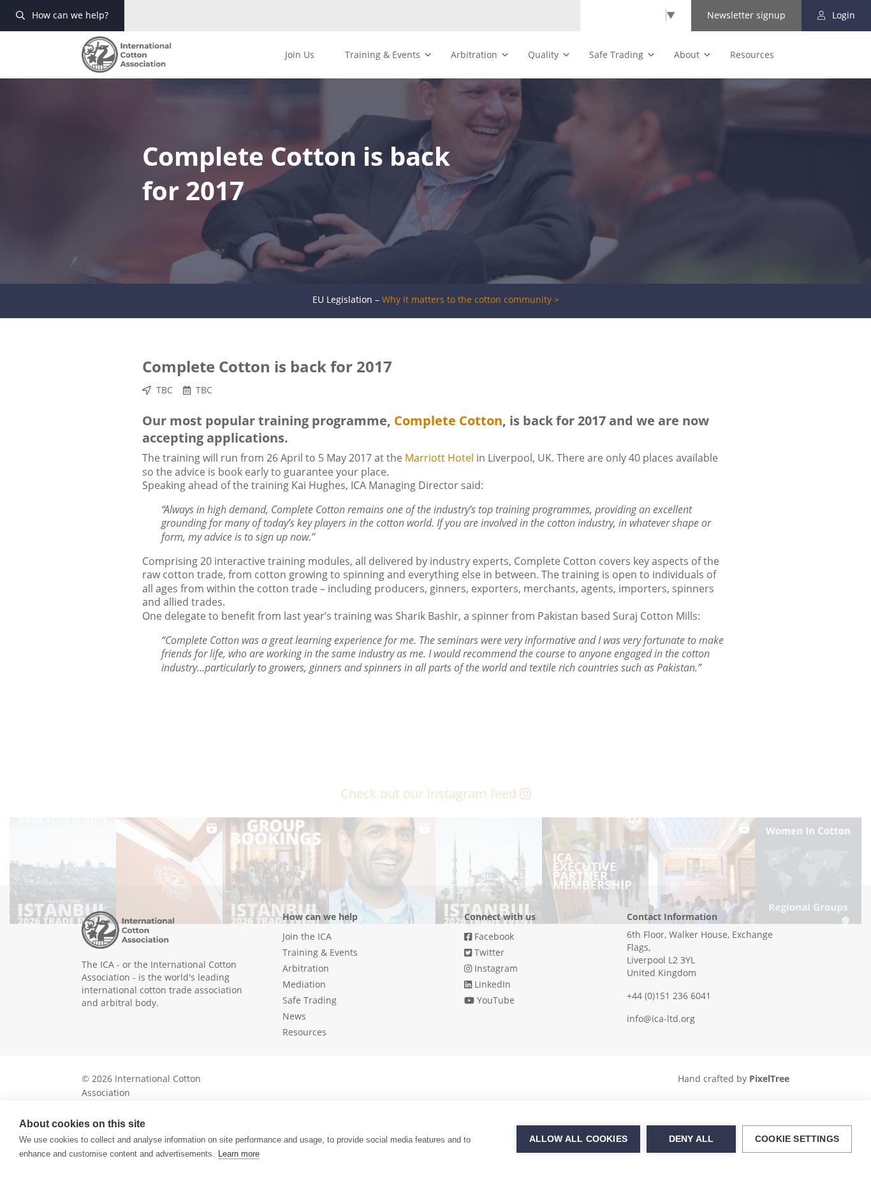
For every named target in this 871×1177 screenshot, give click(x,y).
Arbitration (474, 54)
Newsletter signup (746, 15)
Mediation (304, 984)
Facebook (493, 936)
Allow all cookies (578, 1139)
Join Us (299, 54)
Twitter (488, 952)
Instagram (495, 968)
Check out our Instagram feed (430, 793)
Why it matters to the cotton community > (470, 299)
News (294, 1016)
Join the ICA (307, 936)
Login (842, 15)
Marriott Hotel (439, 458)
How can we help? (68, 15)
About (686, 54)
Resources (752, 54)
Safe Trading (616, 54)
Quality (543, 54)
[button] (63, 870)
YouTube (494, 1000)
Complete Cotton (448, 420)
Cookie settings (797, 1139)
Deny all (691, 1139)
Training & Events (382, 54)
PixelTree (769, 1078)
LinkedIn (491, 984)
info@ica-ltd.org (661, 1019)
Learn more (239, 1154)
